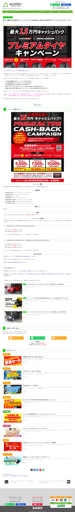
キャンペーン (15, 11)
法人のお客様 (42, 11)
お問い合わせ (68, 11)
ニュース (10, 474)
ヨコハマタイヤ (26, 475)
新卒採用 (59, 11)
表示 (39, 104)
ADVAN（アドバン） (7, 475)
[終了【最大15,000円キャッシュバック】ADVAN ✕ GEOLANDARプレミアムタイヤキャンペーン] (37, 470)
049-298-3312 (38, 501)
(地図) (68, 6)
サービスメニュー (24, 11)
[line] (43, 470)
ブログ (33, 11)
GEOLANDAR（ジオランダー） (17, 475)
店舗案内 (7, 11)
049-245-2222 (61, 2)
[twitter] (31, 470)
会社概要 (50, 11)
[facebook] (34, 470)
